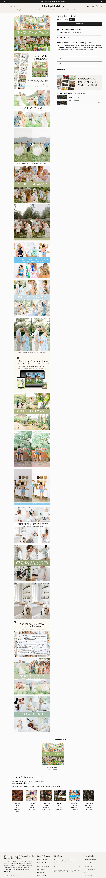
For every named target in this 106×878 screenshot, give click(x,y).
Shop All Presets (42, 859)
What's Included (62, 64)
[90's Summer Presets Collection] (74, 795)
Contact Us (87, 863)
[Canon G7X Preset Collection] (60, 795)
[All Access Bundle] (62, 100)
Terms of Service (66, 871)
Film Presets (40, 869)
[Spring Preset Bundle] (53, 754)
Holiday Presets (41, 876)
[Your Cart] (101, 6)
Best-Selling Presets (43, 863)
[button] (97, 6)
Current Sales (88, 872)
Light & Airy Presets (43, 866)
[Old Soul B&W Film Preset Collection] (88, 795)
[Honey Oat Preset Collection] (31, 795)
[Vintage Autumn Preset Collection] (17, 795)
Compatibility (61, 69)
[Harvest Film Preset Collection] (46, 795)
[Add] (99, 102)
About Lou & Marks (90, 859)
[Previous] (5, 1)
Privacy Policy (57, 871)
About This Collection (63, 38)
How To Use (60, 59)
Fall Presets (40, 872)
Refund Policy (88, 866)
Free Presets (88, 876)
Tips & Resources (89, 869)
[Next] (101, 1)
